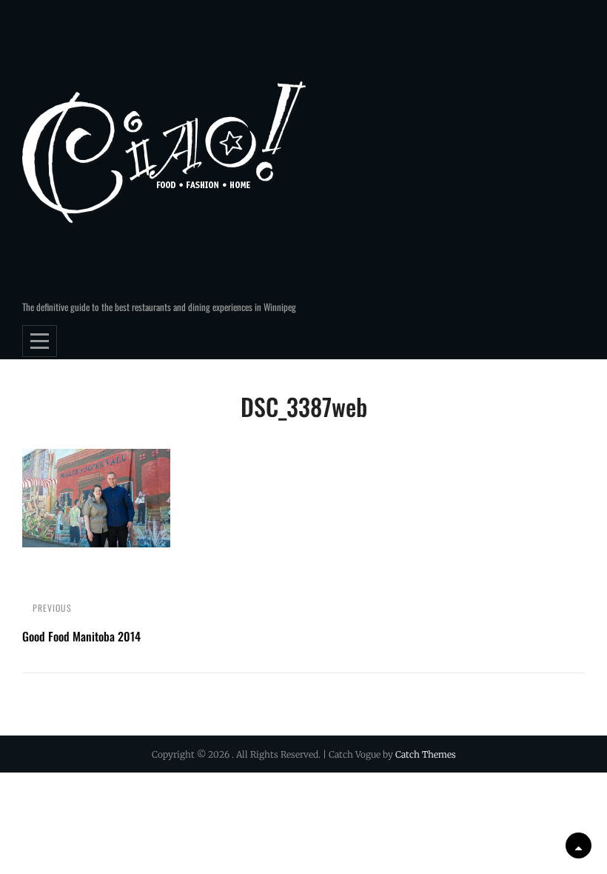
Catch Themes (425, 754)
